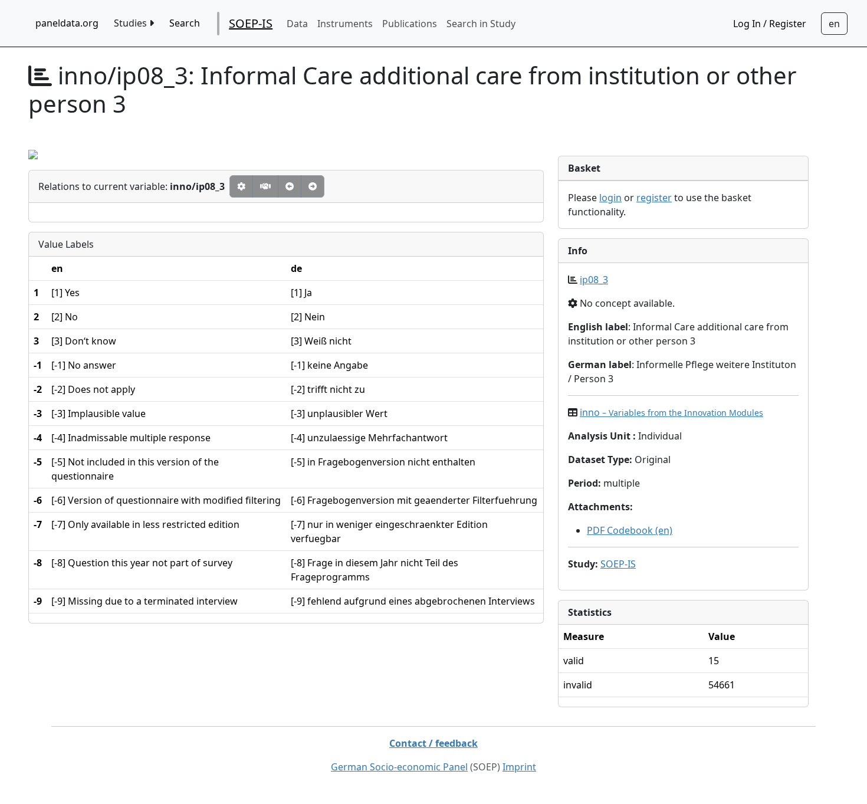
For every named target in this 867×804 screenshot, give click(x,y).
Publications (409, 23)
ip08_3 (594, 279)
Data (297, 23)
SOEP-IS (250, 23)
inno (671, 412)
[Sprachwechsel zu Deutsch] (834, 23)
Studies (131, 23)
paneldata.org (66, 23)
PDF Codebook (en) (629, 530)
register (654, 197)
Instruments (345, 23)
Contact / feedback (433, 743)
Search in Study (480, 23)
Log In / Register (769, 23)
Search (184, 23)
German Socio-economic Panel (399, 766)
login (610, 197)
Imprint (519, 766)
